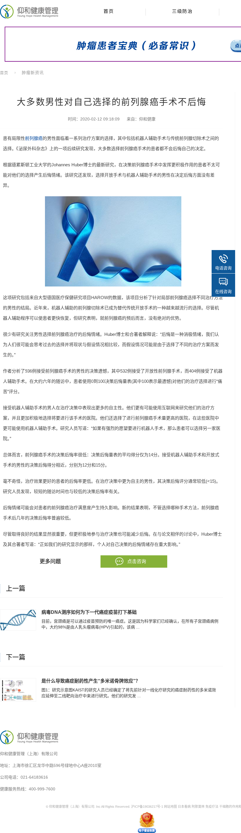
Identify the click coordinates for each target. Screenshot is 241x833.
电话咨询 (223, 268)
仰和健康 (147, 119)
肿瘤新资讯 (33, 72)
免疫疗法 (211, 806)
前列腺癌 (34, 138)
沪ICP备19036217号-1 (147, 806)
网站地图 (170, 806)
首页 (4, 73)
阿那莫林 (198, 806)
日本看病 (184, 806)
